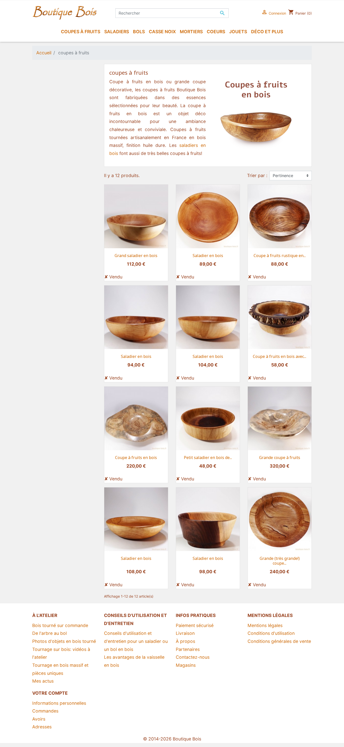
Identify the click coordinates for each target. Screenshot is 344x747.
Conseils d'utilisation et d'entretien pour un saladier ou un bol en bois (136, 641)
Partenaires (188, 649)
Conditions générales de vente (279, 641)
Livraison (185, 633)
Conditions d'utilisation (271, 633)
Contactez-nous (193, 657)
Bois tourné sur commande (60, 625)
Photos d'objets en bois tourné (64, 641)
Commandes (45, 711)
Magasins (186, 665)
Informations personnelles (59, 703)
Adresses (42, 726)
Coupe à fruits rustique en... (280, 255)
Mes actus (43, 681)
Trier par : (257, 175)
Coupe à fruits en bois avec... (279, 356)
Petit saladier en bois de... (208, 457)
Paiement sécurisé (195, 625)
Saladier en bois (208, 255)
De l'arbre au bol (49, 633)
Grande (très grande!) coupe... (280, 561)
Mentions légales (265, 625)
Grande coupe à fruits (279, 457)
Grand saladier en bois (136, 255)
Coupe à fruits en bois (136, 457)
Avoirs (38, 719)
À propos (185, 641)
